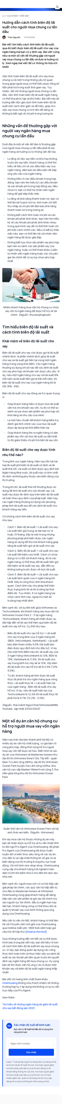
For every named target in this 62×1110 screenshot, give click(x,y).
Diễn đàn (24, 15)
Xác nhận (31, 1052)
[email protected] (36, 931)
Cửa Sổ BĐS (12, 15)
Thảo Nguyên (13, 37)
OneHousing (9, 983)
